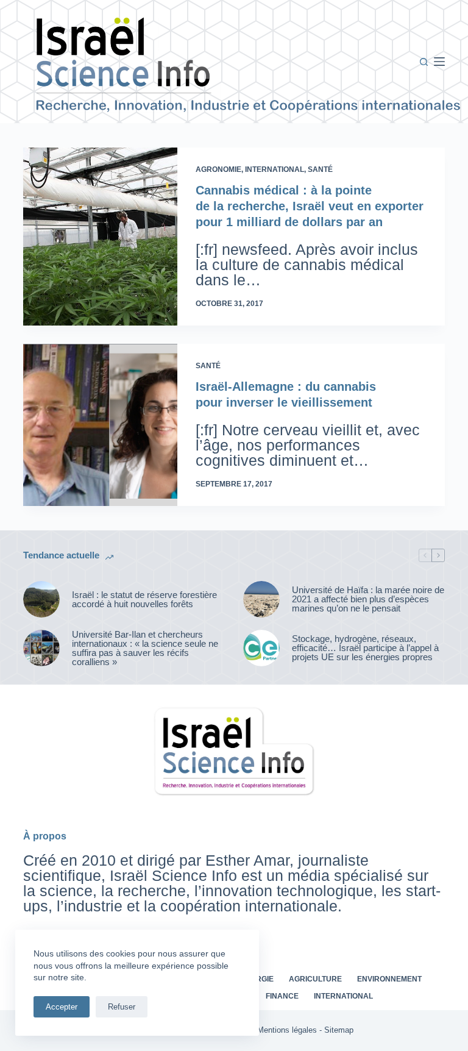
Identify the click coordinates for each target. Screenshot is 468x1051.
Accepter (61, 1006)
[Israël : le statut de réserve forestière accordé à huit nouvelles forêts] (41, 599)
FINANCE (282, 996)
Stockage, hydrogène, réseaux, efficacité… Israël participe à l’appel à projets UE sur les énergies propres (365, 647)
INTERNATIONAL (274, 169)
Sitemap (338, 1030)
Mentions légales (287, 1030)
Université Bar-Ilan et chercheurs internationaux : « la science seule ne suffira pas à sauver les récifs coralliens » (145, 648)
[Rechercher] (424, 62)
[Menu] (439, 61)
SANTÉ (320, 169)
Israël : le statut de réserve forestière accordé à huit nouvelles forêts (144, 599)
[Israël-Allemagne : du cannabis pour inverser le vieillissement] (100, 425)
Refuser (121, 1006)
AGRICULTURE (315, 979)
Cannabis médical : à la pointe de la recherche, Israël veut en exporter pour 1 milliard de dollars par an (310, 206)
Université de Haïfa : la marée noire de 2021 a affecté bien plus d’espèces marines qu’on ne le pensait (368, 599)
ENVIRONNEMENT (389, 979)
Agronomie (218, 169)
